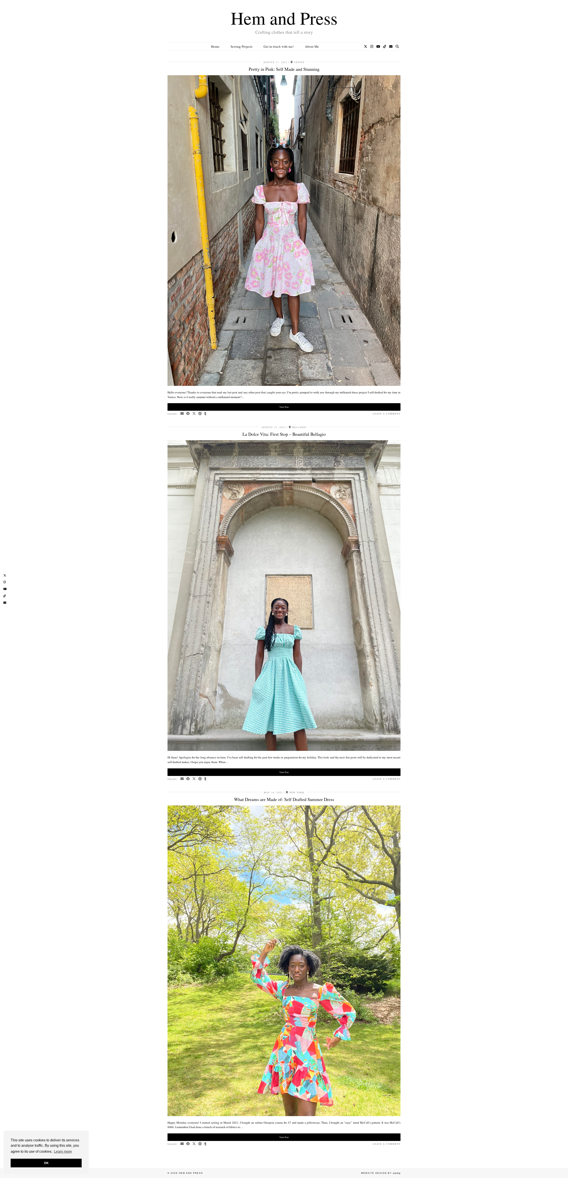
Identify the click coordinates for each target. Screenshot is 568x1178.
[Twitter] (365, 46)
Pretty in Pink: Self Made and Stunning (284, 69)
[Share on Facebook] (188, 414)
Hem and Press (284, 18)
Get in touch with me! (279, 46)
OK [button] (46, 1163)
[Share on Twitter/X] (194, 414)
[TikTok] (384, 46)
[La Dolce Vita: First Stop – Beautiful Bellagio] (284, 750)
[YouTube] (378, 46)
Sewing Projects (241, 46)
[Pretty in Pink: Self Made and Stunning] (284, 385)
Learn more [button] (63, 1151)
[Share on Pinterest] (200, 414)
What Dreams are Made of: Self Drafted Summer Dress (284, 799)
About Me (312, 46)
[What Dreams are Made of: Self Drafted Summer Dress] (284, 1115)
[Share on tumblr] (205, 414)
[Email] (390, 46)
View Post (284, 406)
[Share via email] (182, 414)
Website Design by (380, 1173)
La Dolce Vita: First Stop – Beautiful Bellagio (284, 434)
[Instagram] (371, 46)
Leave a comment (386, 413)
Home (215, 46)
